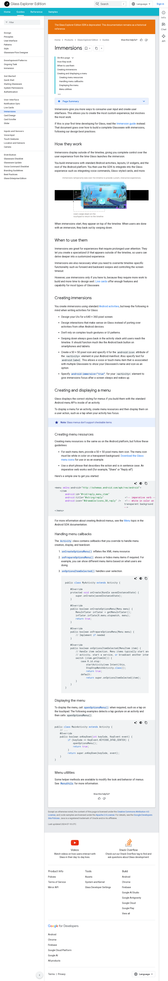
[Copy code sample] (146, 483)
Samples (53, 11)
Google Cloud (129, 903)
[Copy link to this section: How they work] (85, 144)
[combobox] (110, 4)
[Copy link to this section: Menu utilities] (78, 773)
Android (126, 876)
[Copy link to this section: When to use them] (90, 241)
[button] (101, 101)
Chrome (126, 882)
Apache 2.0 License (105, 815)
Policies (52, 876)
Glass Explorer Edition (28, 4)
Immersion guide (126, 123)
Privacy (61, 974)
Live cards (101, 281)
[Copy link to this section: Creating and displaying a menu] (114, 391)
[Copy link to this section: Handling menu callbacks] (95, 534)
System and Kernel (95, 882)
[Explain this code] (135, 483)
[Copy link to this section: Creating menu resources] (97, 435)
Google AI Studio (130, 892)
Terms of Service (57, 882)
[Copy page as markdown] (96, 48)
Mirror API (53, 887)
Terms (51, 974)
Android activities (109, 306)
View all (126, 913)
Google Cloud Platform (60, 950)
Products (69, 40)
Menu (127, 520)
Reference (36, 11)
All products (54, 960)
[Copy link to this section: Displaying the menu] (88, 701)
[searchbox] (22, 22)
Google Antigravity (131, 897)
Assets (88, 876)
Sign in (160, 4)
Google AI (53, 955)
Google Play (128, 908)
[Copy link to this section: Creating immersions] (95, 298)
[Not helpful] (146, 40)
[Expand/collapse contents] (73, 58)
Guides (20, 11)
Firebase (126, 887)
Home (7, 11)
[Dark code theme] (140, 483)
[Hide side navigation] (39, 975)
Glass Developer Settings (98, 887)
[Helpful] (141, 40)
